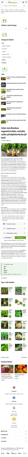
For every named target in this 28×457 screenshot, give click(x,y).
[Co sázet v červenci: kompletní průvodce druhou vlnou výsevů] (3, 78)
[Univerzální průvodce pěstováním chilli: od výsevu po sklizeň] (3, 122)
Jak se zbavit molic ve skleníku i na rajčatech (14, 102)
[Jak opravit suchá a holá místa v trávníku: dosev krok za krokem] (3, 109)
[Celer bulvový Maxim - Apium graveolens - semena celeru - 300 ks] (4, 324)
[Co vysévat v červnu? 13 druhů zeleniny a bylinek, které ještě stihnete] (3, 115)
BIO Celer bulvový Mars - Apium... (11, 288)
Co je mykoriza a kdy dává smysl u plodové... (14, 96)
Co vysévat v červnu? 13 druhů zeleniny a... (16, 114)
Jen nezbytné (8, 237)
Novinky (4, 51)
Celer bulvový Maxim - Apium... (11, 322)
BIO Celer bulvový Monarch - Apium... (25, 288)
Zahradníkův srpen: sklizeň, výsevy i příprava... (15, 90)
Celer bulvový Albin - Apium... (25, 300)
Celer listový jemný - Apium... (11, 311)
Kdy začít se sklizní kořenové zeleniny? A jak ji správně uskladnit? (7, 376)
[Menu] (2, 2)
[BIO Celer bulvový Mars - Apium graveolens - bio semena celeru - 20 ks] (4, 290)
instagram (14, 391)
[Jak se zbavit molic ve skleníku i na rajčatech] (3, 103)
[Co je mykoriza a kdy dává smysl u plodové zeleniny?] (3, 97)
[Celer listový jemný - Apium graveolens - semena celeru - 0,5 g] (4, 313)
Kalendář (4, 62)
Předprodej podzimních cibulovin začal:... (16, 83)
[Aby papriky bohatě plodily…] (21, 368)
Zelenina (5, 278)
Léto (3, 74)
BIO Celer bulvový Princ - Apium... (11, 300)
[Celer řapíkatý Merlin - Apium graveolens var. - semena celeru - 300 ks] (4, 336)
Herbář (3, 60)
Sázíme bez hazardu (6, 57)
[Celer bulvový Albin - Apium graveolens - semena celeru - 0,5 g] (18, 302)
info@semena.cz (12, 448)
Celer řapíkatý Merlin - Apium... (10, 334)
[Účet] (23, 2)
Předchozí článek (5, 357)
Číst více (16, 378)
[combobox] (12, 5)
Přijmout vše (20, 237)
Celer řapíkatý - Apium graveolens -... (11, 345)
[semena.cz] (13, 2)
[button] (24, 74)
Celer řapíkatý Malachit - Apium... (25, 345)
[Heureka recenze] (14, 419)
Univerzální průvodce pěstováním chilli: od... (16, 121)
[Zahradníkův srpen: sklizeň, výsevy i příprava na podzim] (3, 91)
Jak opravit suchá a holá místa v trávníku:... (14, 108)
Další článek (24, 357)
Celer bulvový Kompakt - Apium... (25, 322)
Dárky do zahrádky (6, 45)
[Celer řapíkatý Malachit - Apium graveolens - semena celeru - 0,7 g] (18, 347)
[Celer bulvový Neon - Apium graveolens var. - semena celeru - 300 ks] (18, 336)
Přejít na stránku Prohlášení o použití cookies (14, 240)
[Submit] (24, 5)
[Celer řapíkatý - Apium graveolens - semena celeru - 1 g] (4, 347)
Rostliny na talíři (5, 54)
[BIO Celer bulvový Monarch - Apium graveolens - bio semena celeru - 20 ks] (18, 290)
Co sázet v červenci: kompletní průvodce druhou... (16, 77)
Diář (3, 43)
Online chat (20, 448)
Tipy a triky (4, 48)
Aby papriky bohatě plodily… (19, 375)
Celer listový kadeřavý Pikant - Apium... (25, 311)
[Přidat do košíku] (24, 294)
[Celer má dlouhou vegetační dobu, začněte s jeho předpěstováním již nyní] (14, 149)
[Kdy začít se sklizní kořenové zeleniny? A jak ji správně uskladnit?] (7, 368)
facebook (14, 401)
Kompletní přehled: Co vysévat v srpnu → (12, 274)
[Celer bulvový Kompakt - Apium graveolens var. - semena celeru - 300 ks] (18, 324)
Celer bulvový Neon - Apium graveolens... (25, 334)
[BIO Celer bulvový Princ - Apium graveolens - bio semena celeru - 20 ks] (4, 302)
